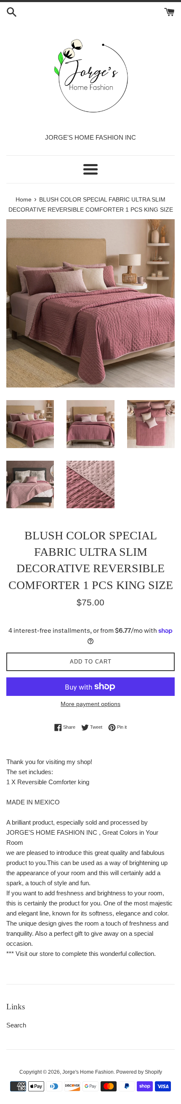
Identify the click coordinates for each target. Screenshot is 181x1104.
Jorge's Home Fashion (88, 1072)
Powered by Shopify (139, 1072)
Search (16, 1025)
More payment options (90, 704)
